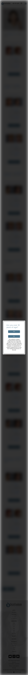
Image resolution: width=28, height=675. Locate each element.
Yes (14, 331)
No (14, 336)
